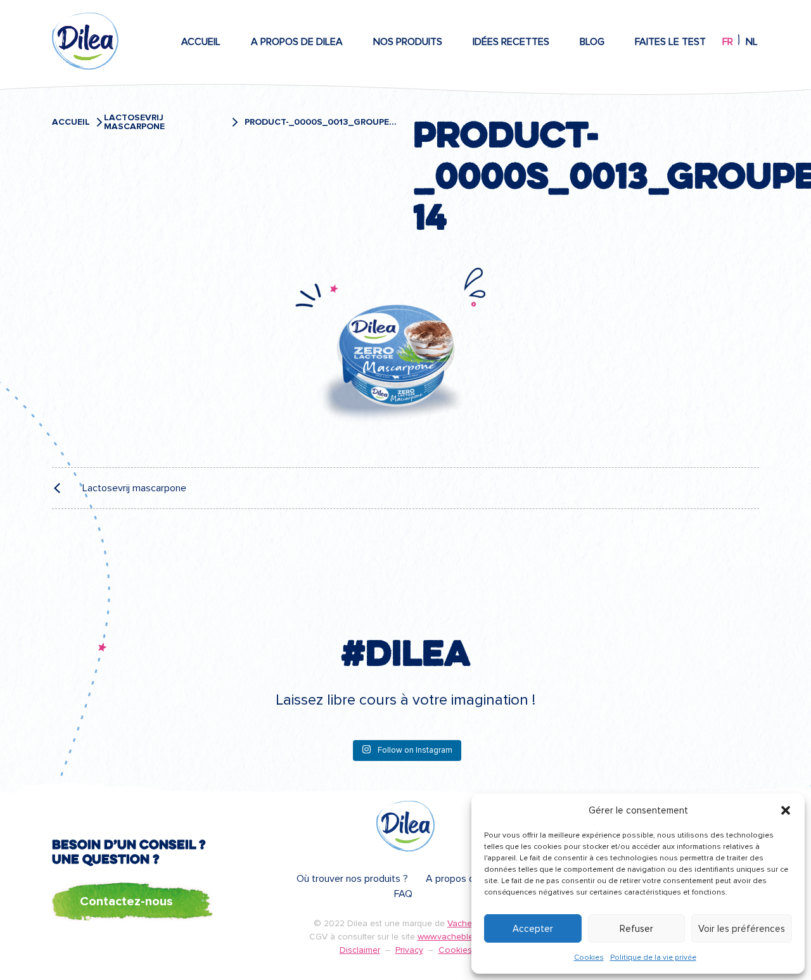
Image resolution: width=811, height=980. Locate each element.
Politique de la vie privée (653, 957)
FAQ (403, 894)
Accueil (200, 41)
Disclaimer (360, 950)
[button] (785, 810)
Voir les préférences (741, 928)
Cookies (589, 957)
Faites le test (670, 41)
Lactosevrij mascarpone (134, 122)
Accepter (533, 928)
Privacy (409, 950)
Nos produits (407, 41)
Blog (592, 41)
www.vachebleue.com (460, 936)
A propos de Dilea (297, 41)
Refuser (636, 928)
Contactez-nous (126, 901)
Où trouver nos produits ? (352, 878)
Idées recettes (511, 41)
